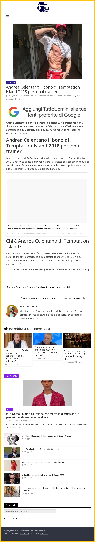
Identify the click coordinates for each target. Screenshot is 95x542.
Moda (9, 409)
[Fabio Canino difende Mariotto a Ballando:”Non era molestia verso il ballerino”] (18, 334)
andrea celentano (43, 96)
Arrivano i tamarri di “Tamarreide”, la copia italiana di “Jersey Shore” (75, 355)
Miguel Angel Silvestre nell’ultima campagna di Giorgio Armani (46, 436)
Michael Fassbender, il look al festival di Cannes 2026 (43, 475)
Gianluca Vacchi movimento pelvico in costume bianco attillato (56, 298)
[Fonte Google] (47, 112)
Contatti (16, 519)
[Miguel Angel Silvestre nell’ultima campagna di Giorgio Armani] (12, 435)
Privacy (32, 519)
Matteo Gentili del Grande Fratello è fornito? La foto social (37, 287)
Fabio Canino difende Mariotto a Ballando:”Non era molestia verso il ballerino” (16, 355)
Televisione (11, 82)
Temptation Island (31, 233)
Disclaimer (24, 519)
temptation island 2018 (14, 99)
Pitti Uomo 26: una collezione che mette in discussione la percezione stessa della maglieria (42, 415)
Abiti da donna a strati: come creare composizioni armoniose (46, 462)
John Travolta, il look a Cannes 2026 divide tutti (40, 449)
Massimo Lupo (28, 96)
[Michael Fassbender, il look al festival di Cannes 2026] (12, 474)
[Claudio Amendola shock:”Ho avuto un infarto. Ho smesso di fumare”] (47, 334)
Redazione (8, 519)
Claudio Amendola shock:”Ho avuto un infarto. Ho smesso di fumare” (46, 351)
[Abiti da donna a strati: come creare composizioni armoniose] (12, 461)
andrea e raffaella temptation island (62, 96)
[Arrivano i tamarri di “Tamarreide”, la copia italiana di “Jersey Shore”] (77, 334)
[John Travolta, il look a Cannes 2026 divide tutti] (12, 448)
